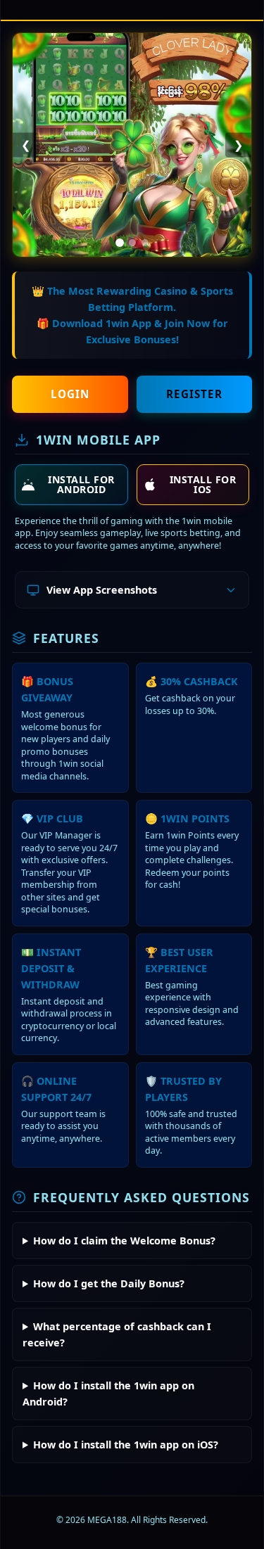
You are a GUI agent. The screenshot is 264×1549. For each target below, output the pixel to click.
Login (70, 394)
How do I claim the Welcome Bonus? (124, 1240)
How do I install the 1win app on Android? (108, 1393)
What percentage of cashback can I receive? (117, 1334)
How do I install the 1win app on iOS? (125, 1444)
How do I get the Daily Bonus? (108, 1283)
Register (194, 394)
